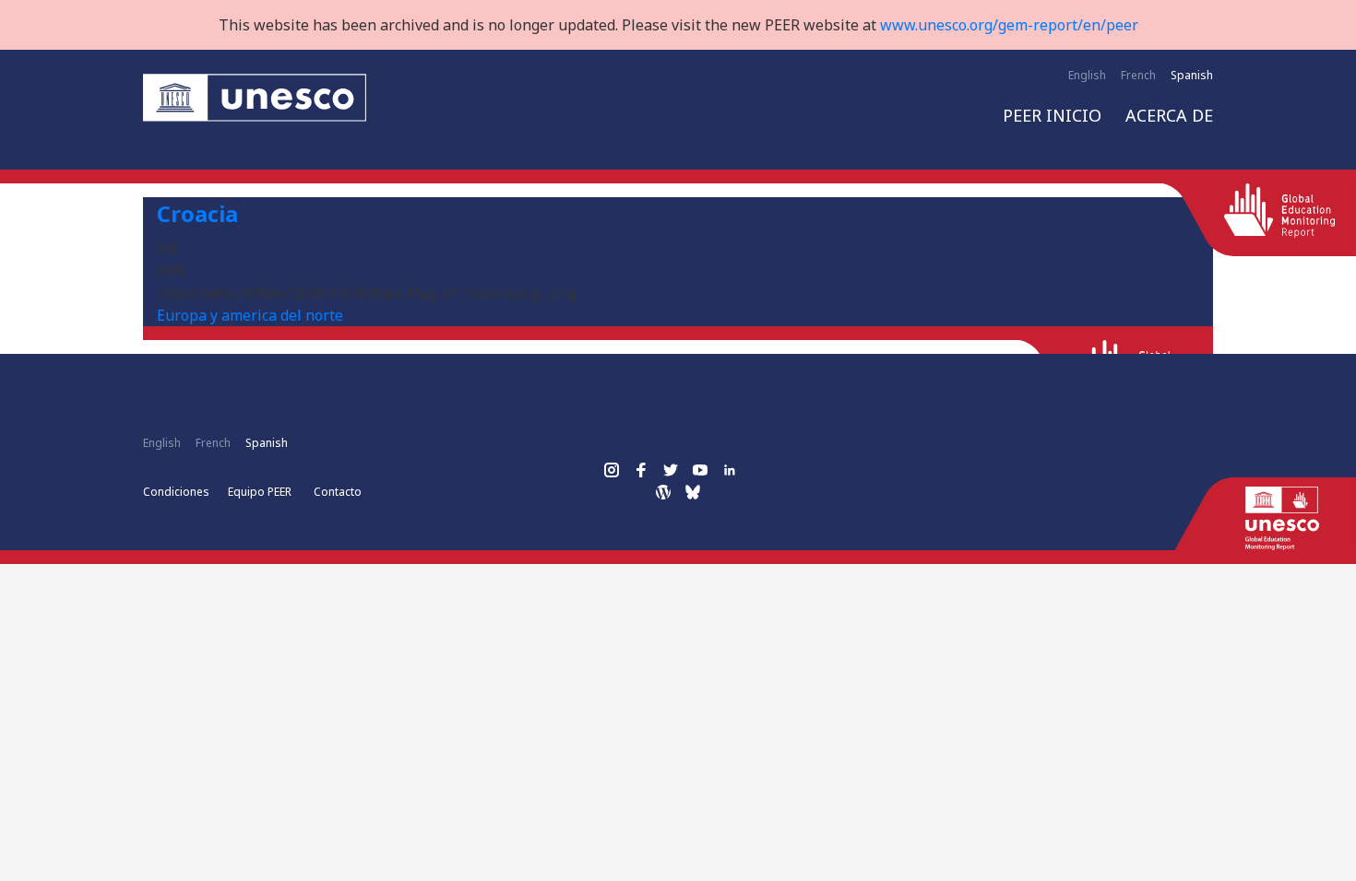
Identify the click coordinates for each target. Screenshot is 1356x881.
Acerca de (1169, 115)
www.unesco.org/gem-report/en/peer (1009, 25)
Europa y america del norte (250, 315)
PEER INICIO (1052, 115)
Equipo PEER (259, 491)
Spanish (1192, 75)
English (1087, 75)
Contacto (338, 491)
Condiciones (176, 491)
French (1138, 75)
